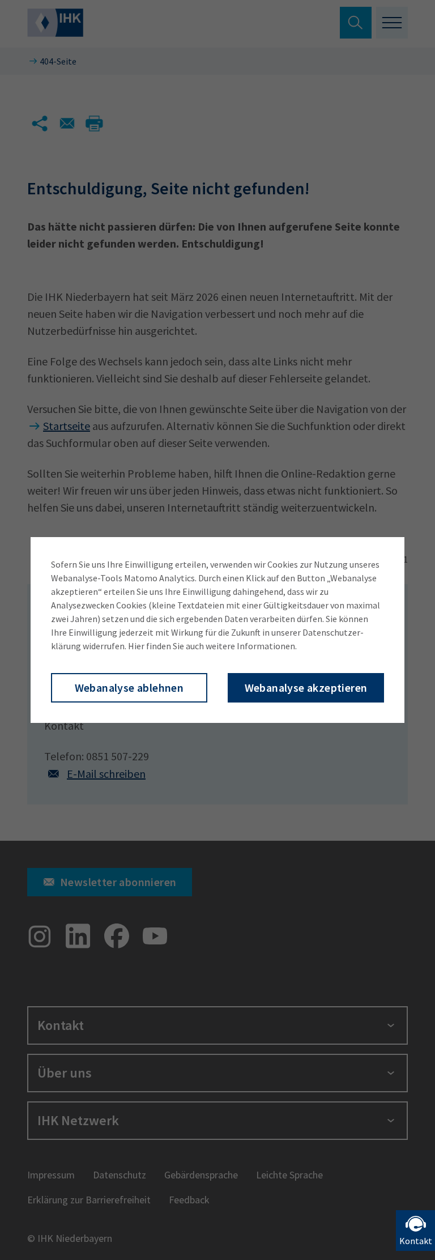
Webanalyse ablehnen (129, 687)
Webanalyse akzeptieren (306, 687)
